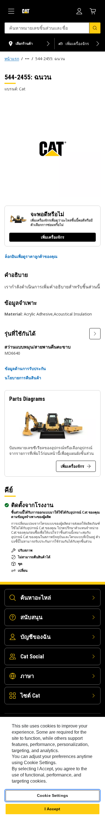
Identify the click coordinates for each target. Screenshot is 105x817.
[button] (31, 256)
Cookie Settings (52, 795)
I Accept (52, 809)
